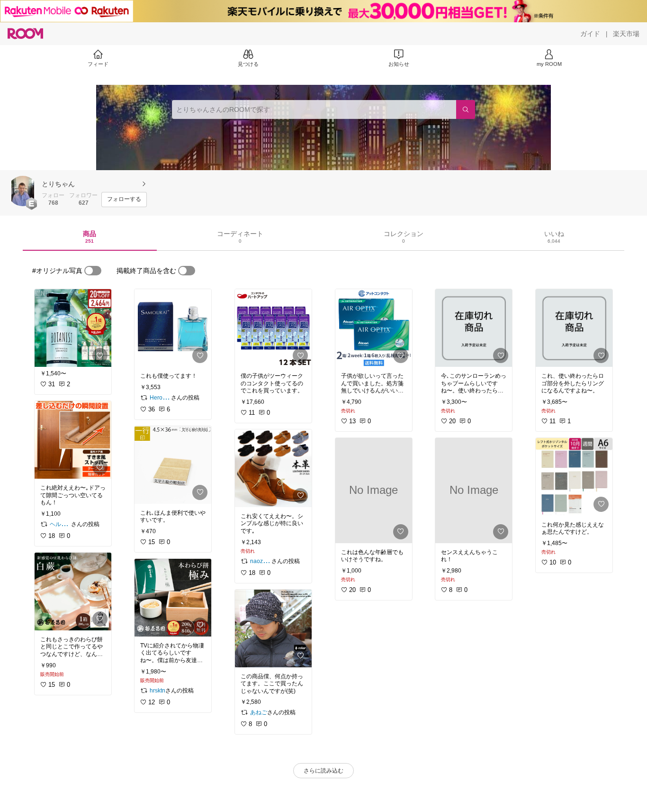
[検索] (465, 109)
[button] (23, 191)
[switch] (92, 270)
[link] (73, 328)
